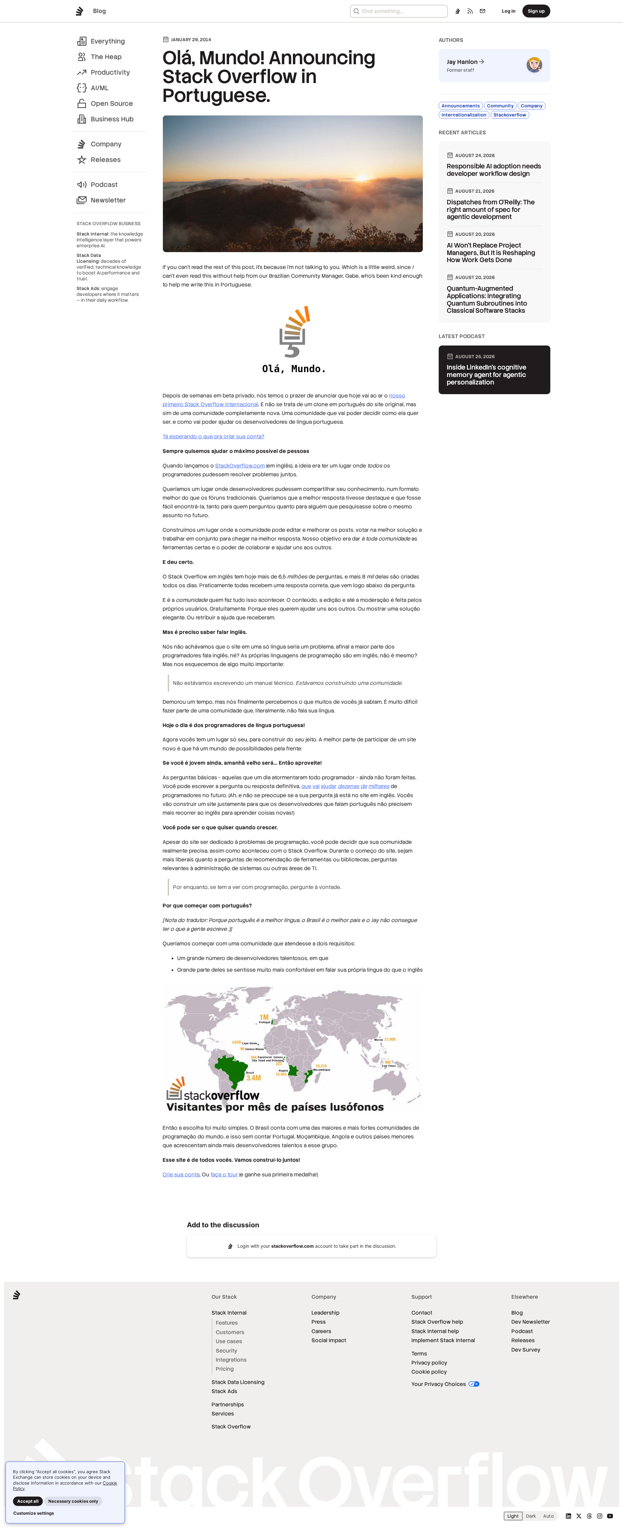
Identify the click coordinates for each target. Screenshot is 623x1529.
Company (106, 144)
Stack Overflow (231, 1426)
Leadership (325, 1312)
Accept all (28, 1501)
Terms (419, 1353)
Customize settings (33, 1513)
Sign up (536, 11)
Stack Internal (229, 1312)
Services (223, 1413)
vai (316, 786)
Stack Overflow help (437, 1321)
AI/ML (100, 88)
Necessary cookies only (73, 1501)
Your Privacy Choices (439, 1384)
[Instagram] (599, 1516)
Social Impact (329, 1340)
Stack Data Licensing (238, 1382)
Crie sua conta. (182, 1174)
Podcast (104, 184)
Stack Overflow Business (108, 223)
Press (319, 1321)
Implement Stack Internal (443, 1340)
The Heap (106, 57)
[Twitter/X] (579, 1516)
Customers (230, 1332)
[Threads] (589, 1516)
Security (226, 1350)
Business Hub (112, 119)
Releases (106, 159)
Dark (531, 1516)
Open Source (112, 103)
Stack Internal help (435, 1331)
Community (500, 106)
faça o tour (224, 1174)
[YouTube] (610, 1516)
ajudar (328, 786)
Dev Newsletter (530, 1321)
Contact (421, 1312)
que (306, 786)
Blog (517, 1312)
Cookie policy (429, 1371)
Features (227, 1322)
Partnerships (228, 1404)
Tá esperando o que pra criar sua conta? (213, 436)
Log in (509, 11)
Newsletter (108, 200)
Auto (548, 1516)
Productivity (110, 72)
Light (513, 1516)
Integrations (231, 1359)
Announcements (461, 106)
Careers (321, 1331)
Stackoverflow (510, 115)
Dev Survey (525, 1349)
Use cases (229, 1341)
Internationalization (464, 115)
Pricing (225, 1368)
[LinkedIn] (568, 1516)
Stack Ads (224, 1391)
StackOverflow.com (240, 465)
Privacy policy (429, 1362)
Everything (108, 41)
